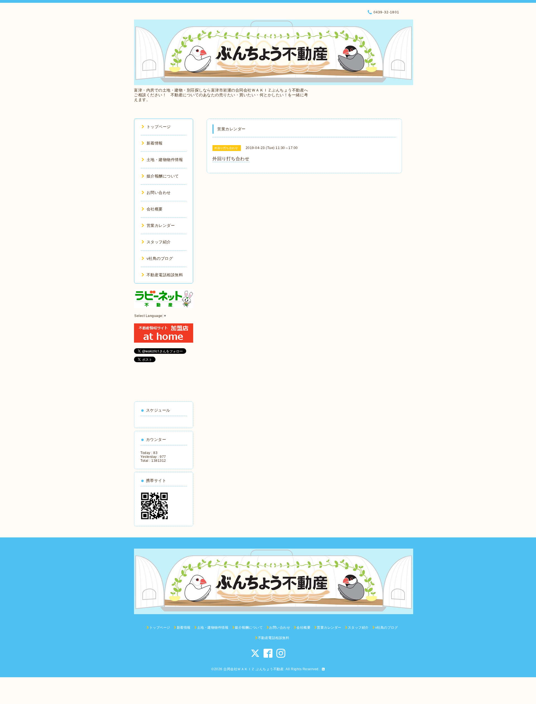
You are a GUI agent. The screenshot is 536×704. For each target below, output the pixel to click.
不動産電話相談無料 (165, 275)
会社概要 (155, 209)
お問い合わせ (159, 192)
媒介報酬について (163, 176)
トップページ (159, 126)
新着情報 (155, 143)
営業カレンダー (161, 225)
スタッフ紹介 (159, 242)
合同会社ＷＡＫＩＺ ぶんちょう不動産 (253, 669)
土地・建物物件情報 (165, 159)
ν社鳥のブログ (160, 258)
